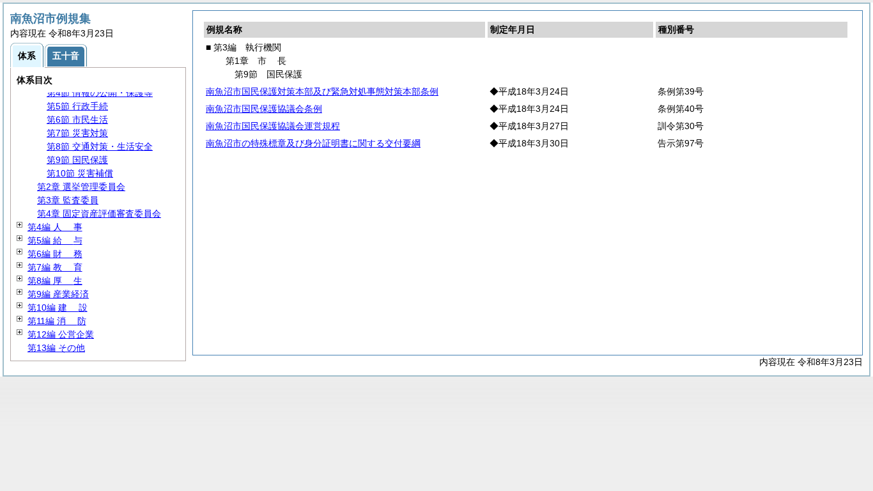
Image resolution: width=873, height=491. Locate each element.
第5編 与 (54, 240)
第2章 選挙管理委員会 (81, 187)
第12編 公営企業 (60, 334)
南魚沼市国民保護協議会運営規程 (273, 126)
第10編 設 (57, 307)
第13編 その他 (56, 348)
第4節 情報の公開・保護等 (100, 93)
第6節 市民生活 (77, 119)
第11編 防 (56, 321)
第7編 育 (54, 267)
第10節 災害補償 (80, 173)
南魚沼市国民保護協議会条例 (264, 109)
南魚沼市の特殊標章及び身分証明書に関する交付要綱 (313, 143)
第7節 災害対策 (77, 133)
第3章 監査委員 (67, 200)
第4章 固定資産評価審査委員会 (99, 213)
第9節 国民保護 (77, 160)
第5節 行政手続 (77, 106)
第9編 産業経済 (58, 294)
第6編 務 (54, 254)
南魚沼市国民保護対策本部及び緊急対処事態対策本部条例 (322, 91)
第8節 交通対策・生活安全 (100, 146)
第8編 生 (54, 281)
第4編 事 (54, 227)
